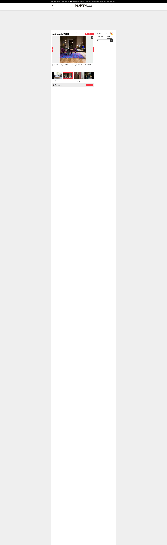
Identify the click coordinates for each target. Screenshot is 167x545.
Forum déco (111, 9)
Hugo (111, 1)
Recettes (67, 1)
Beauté (58, 1)
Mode (55, 1)
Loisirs (101, 1)
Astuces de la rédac (101, 38)
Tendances (96, 9)
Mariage (82, 1)
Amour (77, 1)
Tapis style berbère (56, 64)
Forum (114, 1)
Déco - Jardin (100, 36)
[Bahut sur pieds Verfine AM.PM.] (92, 34)
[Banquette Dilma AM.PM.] (86, 34)
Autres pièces (87, 9)
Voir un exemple (110, 36)
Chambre (69, 9)
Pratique (103, 9)
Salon (62, 9)
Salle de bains (77, 9)
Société (94, 1)
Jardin (74, 1)
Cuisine (62, 1)
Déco (71, 1)
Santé (90, 1)
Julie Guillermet (58, 84)
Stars (97, 1)
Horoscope (106, 1)
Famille (86, 1)
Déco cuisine (55, 9)
